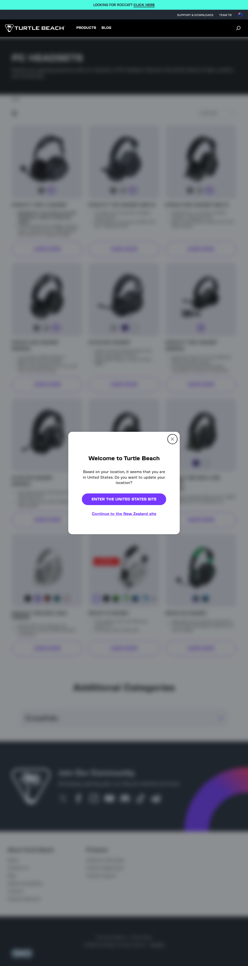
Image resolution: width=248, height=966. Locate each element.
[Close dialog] (172, 439)
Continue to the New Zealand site (124, 513)
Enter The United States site (124, 499)
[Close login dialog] (169, 596)
